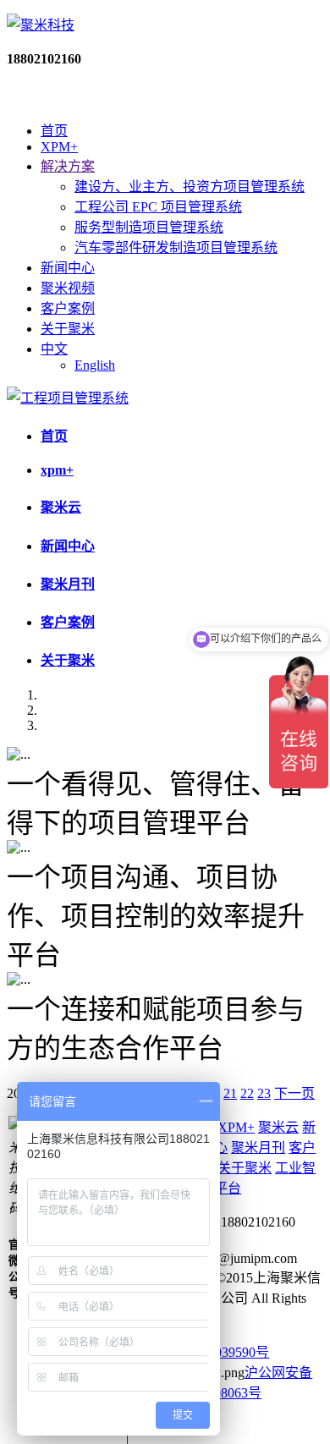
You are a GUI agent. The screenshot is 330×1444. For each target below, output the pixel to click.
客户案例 (68, 308)
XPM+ (59, 147)
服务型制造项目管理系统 (148, 227)
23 (264, 1093)
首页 (54, 131)
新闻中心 (68, 268)
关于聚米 (68, 328)
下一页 (294, 1093)
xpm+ (57, 470)
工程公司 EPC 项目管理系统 (158, 207)
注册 (64, 95)
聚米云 (61, 507)
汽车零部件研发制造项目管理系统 (176, 247)
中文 (54, 349)
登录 (20, 95)
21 (230, 1093)
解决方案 (68, 166)
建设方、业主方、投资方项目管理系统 (189, 186)
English (94, 365)
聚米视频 (68, 288)
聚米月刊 (68, 584)
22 (247, 1093)
